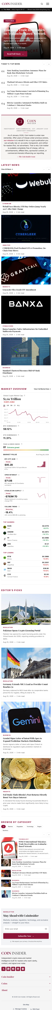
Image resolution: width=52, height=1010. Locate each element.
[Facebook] (13, 969)
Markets (10, 826)
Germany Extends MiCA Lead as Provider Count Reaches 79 (25, 685)
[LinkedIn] (8, 969)
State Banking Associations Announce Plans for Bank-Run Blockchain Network (26, 71)
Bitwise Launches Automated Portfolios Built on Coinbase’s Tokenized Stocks (27, 103)
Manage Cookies (21, 1009)
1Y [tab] (15, 405)
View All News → (7, 169)
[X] (3, 969)
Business (5, 830)
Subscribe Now (26, 936)
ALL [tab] (18, 405)
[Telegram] (23, 969)
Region (39, 826)
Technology (30, 826)
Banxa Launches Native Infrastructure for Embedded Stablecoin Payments (25, 330)
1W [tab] (8, 405)
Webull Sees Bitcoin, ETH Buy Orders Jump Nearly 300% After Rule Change (24, 207)
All (3, 826)
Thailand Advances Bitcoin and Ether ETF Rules (27, 82)
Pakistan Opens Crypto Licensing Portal (21, 630)
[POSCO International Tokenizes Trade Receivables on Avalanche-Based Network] (26, 37)
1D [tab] (4, 405)
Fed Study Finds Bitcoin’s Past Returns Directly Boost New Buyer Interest (25, 796)
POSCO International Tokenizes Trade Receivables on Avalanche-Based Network (25, 29)
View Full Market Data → (42, 389)
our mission (9, 140)
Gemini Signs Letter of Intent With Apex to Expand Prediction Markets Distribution (22, 739)
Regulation (20, 826)
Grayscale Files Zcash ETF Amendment (19, 289)
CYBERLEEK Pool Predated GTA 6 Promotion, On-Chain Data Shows (24, 249)
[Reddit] (18, 969)
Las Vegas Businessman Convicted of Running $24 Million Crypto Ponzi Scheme (28, 92)
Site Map (26, 1005)
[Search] (42, 4)
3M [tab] (11, 405)
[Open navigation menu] (47, 3)
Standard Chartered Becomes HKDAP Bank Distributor (21, 371)
